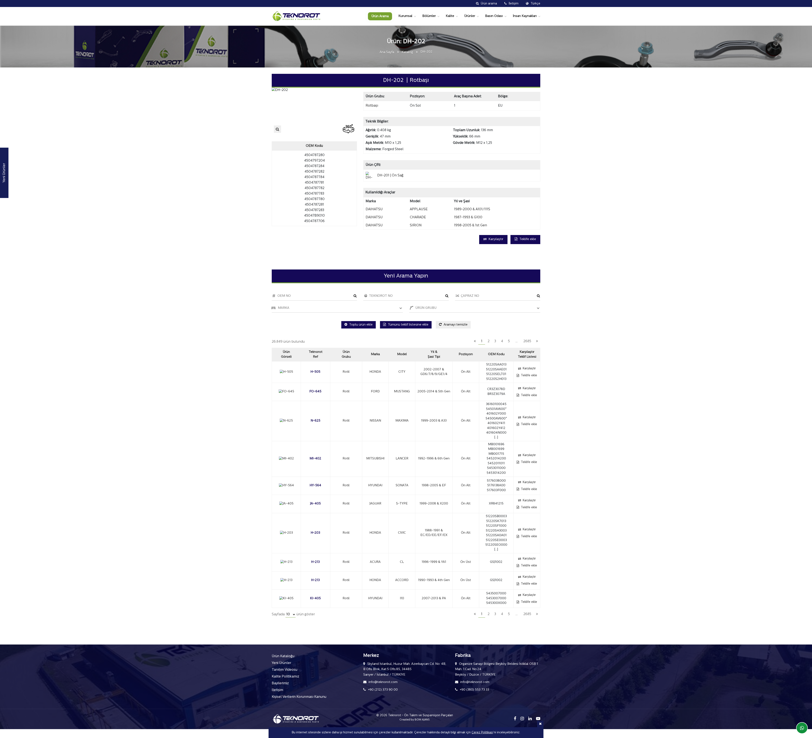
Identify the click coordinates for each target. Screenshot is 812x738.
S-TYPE (402, 503)
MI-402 (315, 458)
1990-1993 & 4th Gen (434, 580)
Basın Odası (494, 16)
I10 (402, 598)
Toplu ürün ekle (360, 324)
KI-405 (315, 598)
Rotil (346, 372)
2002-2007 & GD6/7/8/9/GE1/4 (433, 372)
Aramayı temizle (455, 324)
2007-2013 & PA (434, 598)
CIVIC (402, 533)
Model (402, 354)
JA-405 (315, 503)
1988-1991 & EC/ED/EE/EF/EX (433, 533)
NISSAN (375, 420)
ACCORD (402, 580)
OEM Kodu (496, 354)
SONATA (402, 485)
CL (402, 562)
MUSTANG (402, 391)
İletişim (277, 690)
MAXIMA (402, 420)
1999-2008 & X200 (434, 503)
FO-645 (315, 391)
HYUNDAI (375, 485)
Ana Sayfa (387, 52)
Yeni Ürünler (281, 663)
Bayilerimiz (280, 683)
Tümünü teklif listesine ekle (407, 324)
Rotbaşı (372, 105)
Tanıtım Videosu (284, 670)
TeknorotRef (315, 354)
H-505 (315, 372)
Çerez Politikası (482, 732)
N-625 (315, 420)
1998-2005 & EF (434, 485)
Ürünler (469, 16)
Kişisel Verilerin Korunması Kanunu (299, 697)
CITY (401, 372)
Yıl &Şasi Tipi (434, 354)
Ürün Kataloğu (283, 656)
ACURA (375, 562)
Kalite (450, 16)
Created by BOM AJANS (414, 719)
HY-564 (315, 485)
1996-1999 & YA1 (434, 562)
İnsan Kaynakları (525, 16)
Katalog (407, 52)
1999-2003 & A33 (434, 420)
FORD (375, 391)
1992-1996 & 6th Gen (434, 458)
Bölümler (429, 16)
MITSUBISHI (375, 458)
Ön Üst (465, 562)
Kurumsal (405, 16)
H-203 (315, 533)
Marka (375, 354)
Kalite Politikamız (285, 676)
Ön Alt (465, 372)
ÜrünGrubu (346, 354)
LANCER (402, 458)
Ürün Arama (380, 16)
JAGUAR (375, 503)
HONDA (375, 372)
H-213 (315, 562)
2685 (527, 341)
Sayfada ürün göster (293, 614)
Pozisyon (466, 354)
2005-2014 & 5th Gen (433, 391)
